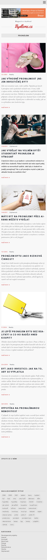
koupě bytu (33, 505)
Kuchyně (4, 539)
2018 (4, 495)
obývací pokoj (7, 515)
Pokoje (3, 543)
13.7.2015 (4, 252)
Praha (16, 515)
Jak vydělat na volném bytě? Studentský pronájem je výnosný (21, 154)
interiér (31, 502)
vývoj (11, 524)
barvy (30, 495)
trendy (28, 521)
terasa (16, 521)
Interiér (3, 537)
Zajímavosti (13, 146)
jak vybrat (5, 505)
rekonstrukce (6, 521)
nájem (39, 511)
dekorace (31, 498)
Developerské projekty (9, 535)
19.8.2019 (4, 146)
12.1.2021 (4, 74)
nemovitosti (32, 508)
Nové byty (4, 541)
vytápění (36, 521)
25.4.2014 (4, 364)
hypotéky (14, 502)
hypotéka (5, 502)
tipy (21, 521)
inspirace (23, 502)
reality (36, 518)
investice (39, 502)
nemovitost (22, 508)
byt (3, 498)
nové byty (15, 511)
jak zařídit (15, 505)
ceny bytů (22, 498)
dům (38, 498)
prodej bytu (6, 518)
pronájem (16, 518)
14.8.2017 (4, 212)
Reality (11, 74)
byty (8, 498)
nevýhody (5, 511)
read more (4, 107)
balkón (23, 495)
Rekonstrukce (6, 547)
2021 (16, 495)
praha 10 (31, 515)
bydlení (37, 495)
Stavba (3, 549)
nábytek (32, 511)
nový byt (24, 511)
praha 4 (23, 515)
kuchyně (5, 508)
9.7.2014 (4, 327)
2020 (10, 495)
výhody (4, 524)
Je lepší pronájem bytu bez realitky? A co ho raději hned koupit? (22, 335)
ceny (14, 498)
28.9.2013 (4, 404)
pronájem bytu (26, 518)
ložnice (13, 508)
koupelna (24, 505)
